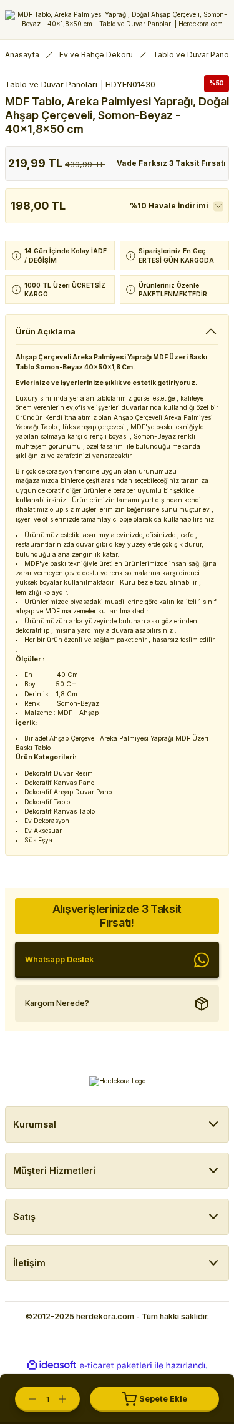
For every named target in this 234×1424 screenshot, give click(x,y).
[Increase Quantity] (68, 1399)
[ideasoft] (52, 1365)
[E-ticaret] (115, 1365)
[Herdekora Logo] (117, 19)
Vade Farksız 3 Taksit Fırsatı (171, 163)
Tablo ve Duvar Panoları (51, 84)
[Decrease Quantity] (26, 1399)
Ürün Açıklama (46, 331)
